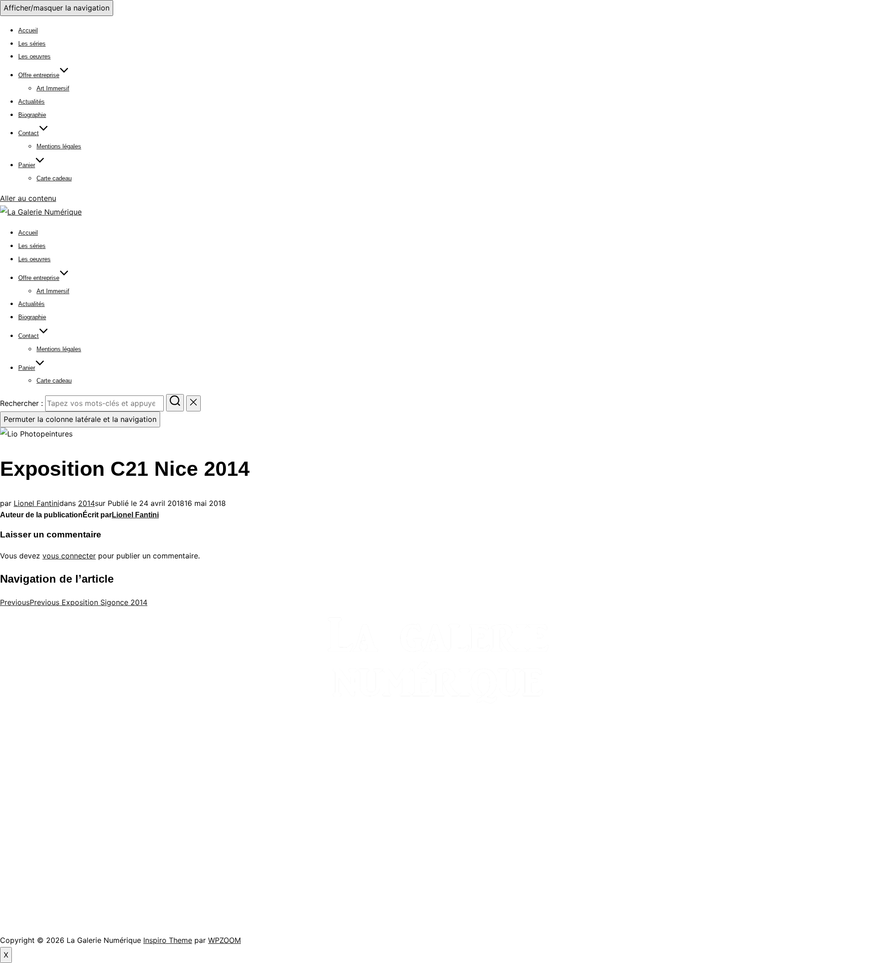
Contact (28, 133)
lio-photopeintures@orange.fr (50, 867)
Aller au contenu (28, 198)
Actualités (31, 101)
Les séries (32, 43)
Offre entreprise (38, 75)
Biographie (32, 114)
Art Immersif (52, 88)
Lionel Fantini (36, 503)
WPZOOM (224, 940)
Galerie (10, 795)
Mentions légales (58, 146)
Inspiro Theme (167, 940)
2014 (86, 503)
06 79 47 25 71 (32, 852)
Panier (26, 165)
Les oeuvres (34, 56)
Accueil (28, 30)
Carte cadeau (54, 178)
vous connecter (69, 555)
